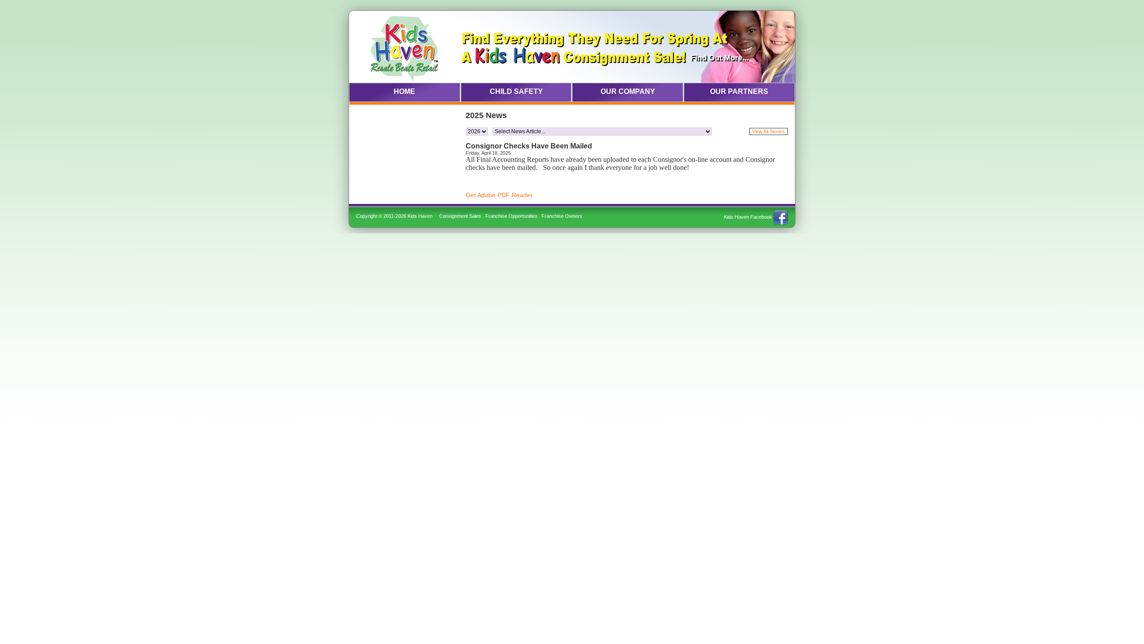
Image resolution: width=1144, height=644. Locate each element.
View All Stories (768, 131)
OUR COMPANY (628, 91)
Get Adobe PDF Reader (499, 195)
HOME (404, 91)
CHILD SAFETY (516, 91)
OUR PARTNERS (739, 91)
